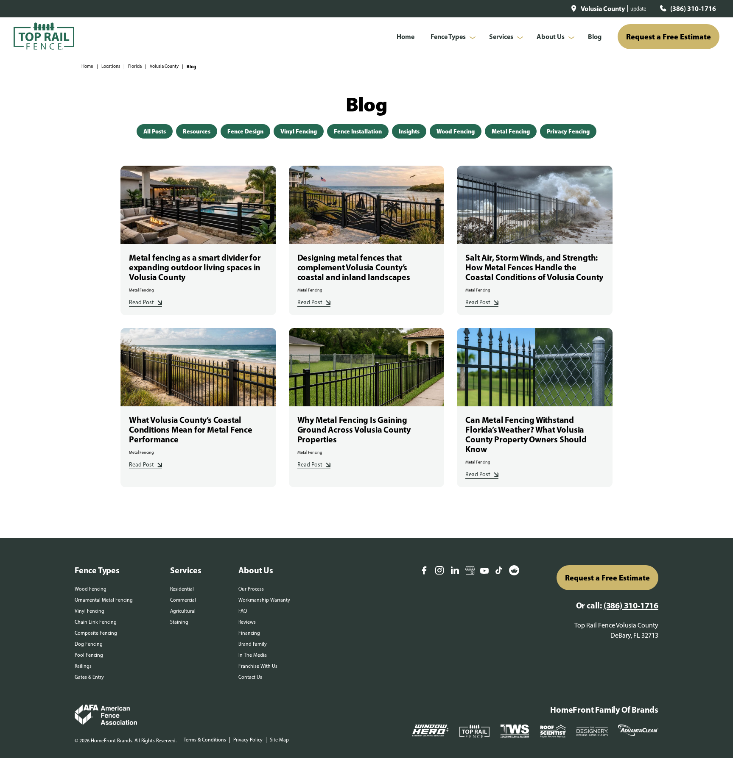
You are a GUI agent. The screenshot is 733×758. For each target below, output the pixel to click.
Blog (595, 36)
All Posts (154, 131)
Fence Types (448, 36)
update (638, 9)
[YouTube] (484, 571)
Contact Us (250, 677)
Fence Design (245, 131)
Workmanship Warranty (264, 600)
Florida (135, 66)
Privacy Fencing (568, 131)
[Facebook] (424, 571)
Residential (182, 589)
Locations (110, 66)
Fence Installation (358, 131)
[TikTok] (499, 571)
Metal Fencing (511, 131)
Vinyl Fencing (298, 131)
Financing (249, 633)
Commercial (183, 600)
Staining (179, 622)
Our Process (251, 589)
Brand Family (252, 644)
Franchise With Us (257, 666)
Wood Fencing (455, 131)
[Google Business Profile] (470, 571)
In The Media (252, 655)
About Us (551, 36)
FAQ (242, 611)
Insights (409, 131)
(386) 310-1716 (693, 8)
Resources (196, 131)
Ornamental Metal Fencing (104, 600)
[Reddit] (514, 571)
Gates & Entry (89, 677)
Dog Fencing (89, 644)
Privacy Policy (248, 740)
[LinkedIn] (455, 571)
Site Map (279, 740)
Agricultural (183, 611)
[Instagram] (439, 571)
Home (405, 36)
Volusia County (164, 66)
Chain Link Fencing (96, 622)
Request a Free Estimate (668, 37)
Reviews (247, 622)
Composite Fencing (96, 633)
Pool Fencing (89, 655)
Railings (83, 666)
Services (501, 36)
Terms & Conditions (205, 740)
